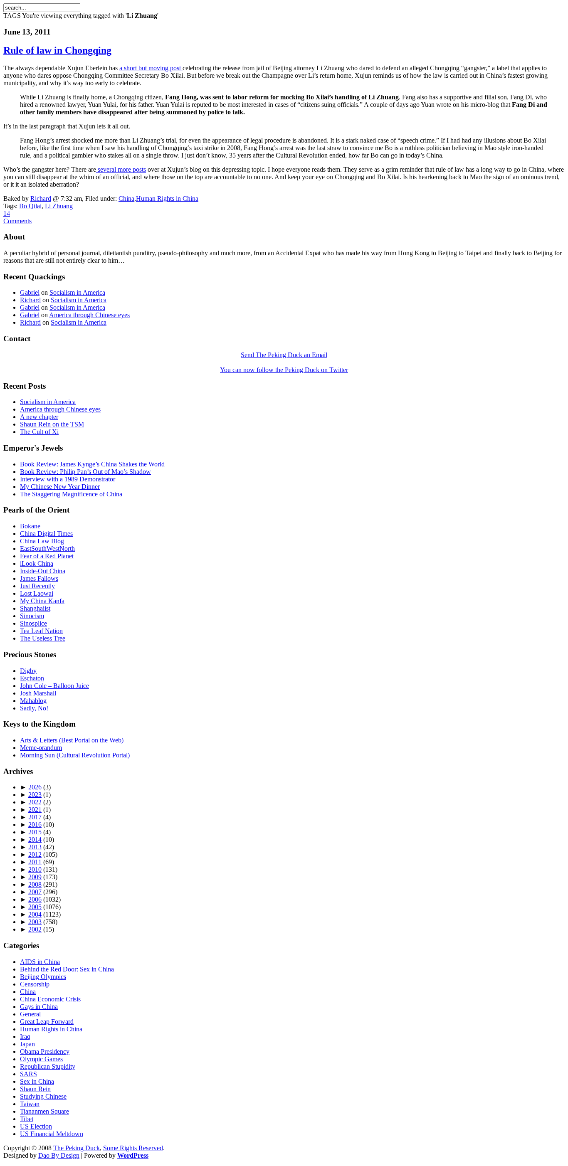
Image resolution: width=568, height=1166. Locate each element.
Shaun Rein (35, 1088)
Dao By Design (58, 1155)
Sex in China (37, 1081)
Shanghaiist (35, 608)
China (126, 198)
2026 (35, 787)
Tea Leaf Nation (41, 630)
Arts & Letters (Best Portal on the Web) (71, 740)
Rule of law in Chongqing (57, 50)
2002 (35, 929)
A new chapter (39, 416)
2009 (35, 876)
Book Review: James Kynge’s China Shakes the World (92, 464)
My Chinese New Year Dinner (60, 486)
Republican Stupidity (47, 1066)
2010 (35, 869)
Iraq (25, 1036)
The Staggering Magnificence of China (71, 494)
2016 (35, 824)
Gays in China (39, 1006)
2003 (35, 921)
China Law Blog (42, 541)
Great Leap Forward (47, 1021)
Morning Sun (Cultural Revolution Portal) (75, 755)
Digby (28, 670)
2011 (35, 861)
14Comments (17, 217)
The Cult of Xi (39, 431)
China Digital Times (46, 533)
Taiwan (30, 1103)
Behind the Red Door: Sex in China (67, 969)
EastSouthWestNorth (47, 548)
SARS (28, 1073)
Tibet (26, 1118)
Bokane (30, 526)
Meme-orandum (41, 747)
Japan (27, 1044)
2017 (35, 817)
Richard (40, 198)
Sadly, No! (34, 708)
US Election (36, 1126)
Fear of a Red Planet (47, 556)
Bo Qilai (30, 206)
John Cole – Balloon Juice (54, 685)
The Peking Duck (76, 1147)
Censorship (34, 984)
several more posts (121, 169)
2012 (35, 854)
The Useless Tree (42, 638)
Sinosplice (33, 623)
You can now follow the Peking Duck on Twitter (284, 369)
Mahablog (33, 700)
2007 (35, 891)
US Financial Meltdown (51, 1133)
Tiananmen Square (44, 1111)
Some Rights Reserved (133, 1147)
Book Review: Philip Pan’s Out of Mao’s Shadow (85, 471)
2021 (35, 809)
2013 (35, 846)
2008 (35, 884)
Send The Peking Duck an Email (284, 354)
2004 (35, 914)
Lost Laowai (36, 593)
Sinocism (32, 615)
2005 (35, 906)
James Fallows (39, 578)
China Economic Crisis (50, 999)
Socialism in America (77, 292)
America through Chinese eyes (89, 314)
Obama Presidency (44, 1051)
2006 (35, 899)
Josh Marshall (38, 693)
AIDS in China (40, 961)
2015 (35, 832)
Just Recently (37, 585)
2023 (35, 794)
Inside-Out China (42, 570)
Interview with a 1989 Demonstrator (67, 479)
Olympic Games (41, 1058)
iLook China (36, 563)
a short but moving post (151, 67)
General (30, 1014)
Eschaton (32, 678)
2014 (35, 839)
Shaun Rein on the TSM (52, 424)
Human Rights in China (167, 198)
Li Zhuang (59, 206)
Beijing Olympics (43, 976)
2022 (35, 802)
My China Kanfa (42, 600)
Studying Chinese (43, 1096)
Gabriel (30, 292)
